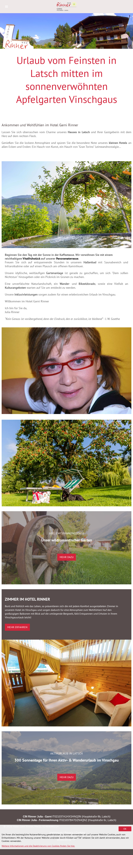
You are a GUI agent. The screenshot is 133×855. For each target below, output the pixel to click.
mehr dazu (66, 557)
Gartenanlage (54, 273)
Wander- (65, 284)
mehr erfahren (17, 627)
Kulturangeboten (15, 287)
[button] (66, 204)
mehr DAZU (66, 777)
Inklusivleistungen (26, 294)
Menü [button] (6, 6)
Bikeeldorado (87, 284)
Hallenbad (90, 262)
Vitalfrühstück (32, 258)
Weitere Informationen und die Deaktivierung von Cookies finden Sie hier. (38, 845)
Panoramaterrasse (67, 258)
